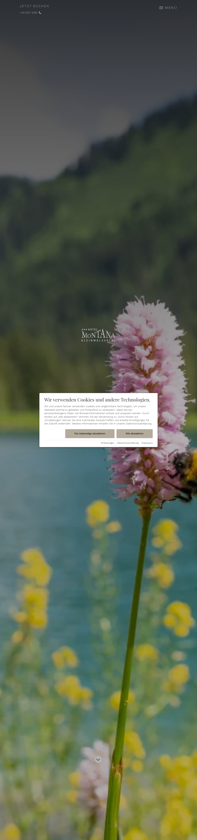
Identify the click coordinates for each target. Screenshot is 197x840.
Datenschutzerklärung (128, 443)
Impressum (147, 443)
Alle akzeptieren (134, 433)
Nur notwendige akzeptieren (89, 433)
